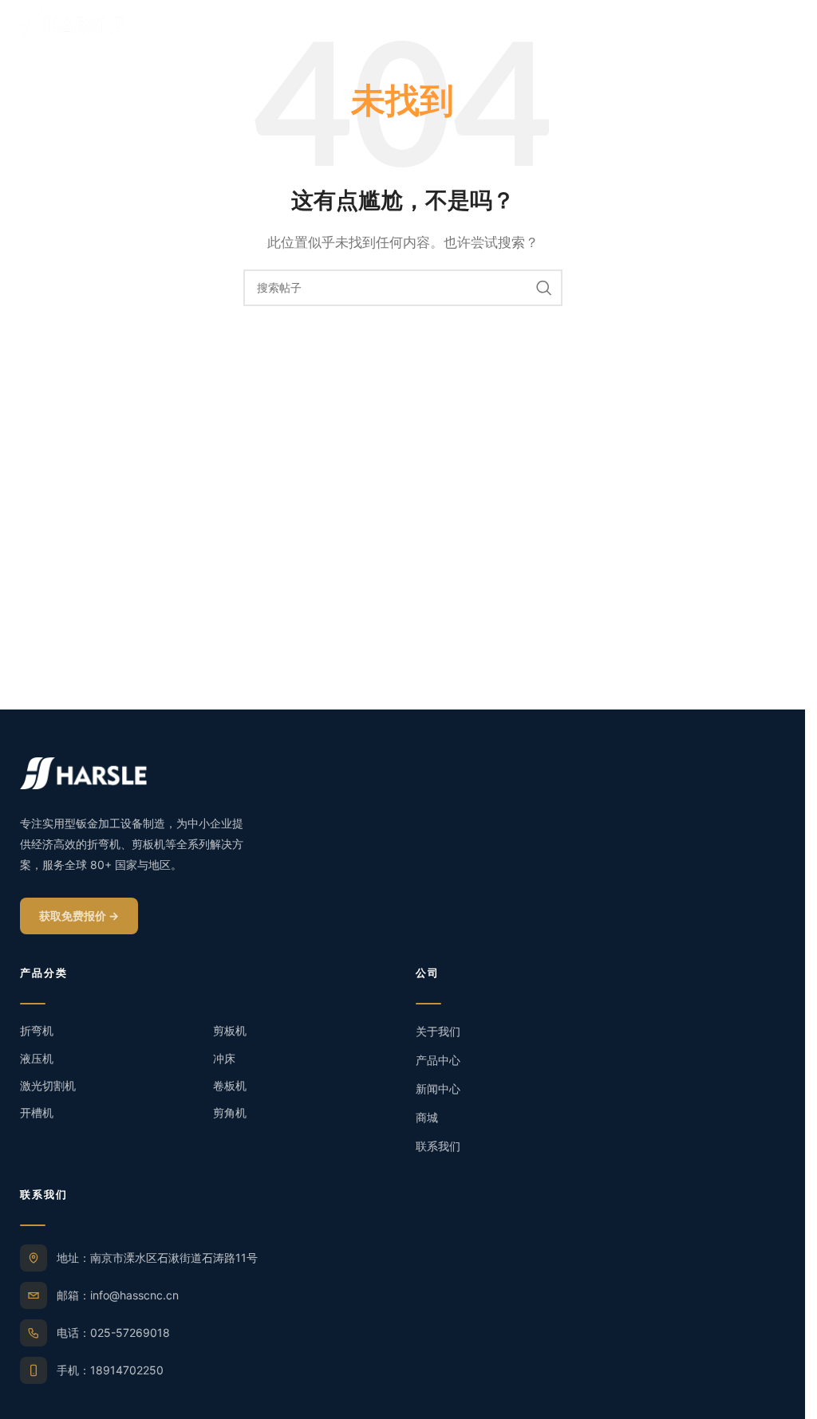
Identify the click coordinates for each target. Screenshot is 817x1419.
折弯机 (36, 1030)
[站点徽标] (68, 22)
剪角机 (230, 1112)
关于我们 (438, 1031)
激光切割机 (48, 1085)
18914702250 (127, 1370)
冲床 (224, 1058)
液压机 (36, 1058)
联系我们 (438, 1146)
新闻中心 (438, 1088)
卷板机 (230, 1085)
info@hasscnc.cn (134, 1295)
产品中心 (438, 1060)
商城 (427, 1117)
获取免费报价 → (79, 915)
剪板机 (230, 1030)
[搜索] (544, 287)
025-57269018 (130, 1332)
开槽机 (36, 1112)
